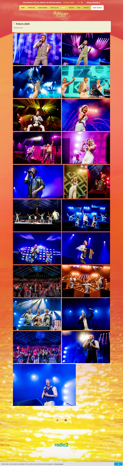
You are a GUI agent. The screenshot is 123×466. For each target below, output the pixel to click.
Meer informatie (59, 464)
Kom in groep (42, 7)
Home (23, 7)
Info (78, 7)
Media (64, 7)
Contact (86, 7)
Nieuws (71, 7)
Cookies (59, 460)
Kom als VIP (54, 7)
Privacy (64, 460)
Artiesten (31, 7)
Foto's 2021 (23, 23)
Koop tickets (97, 7)
